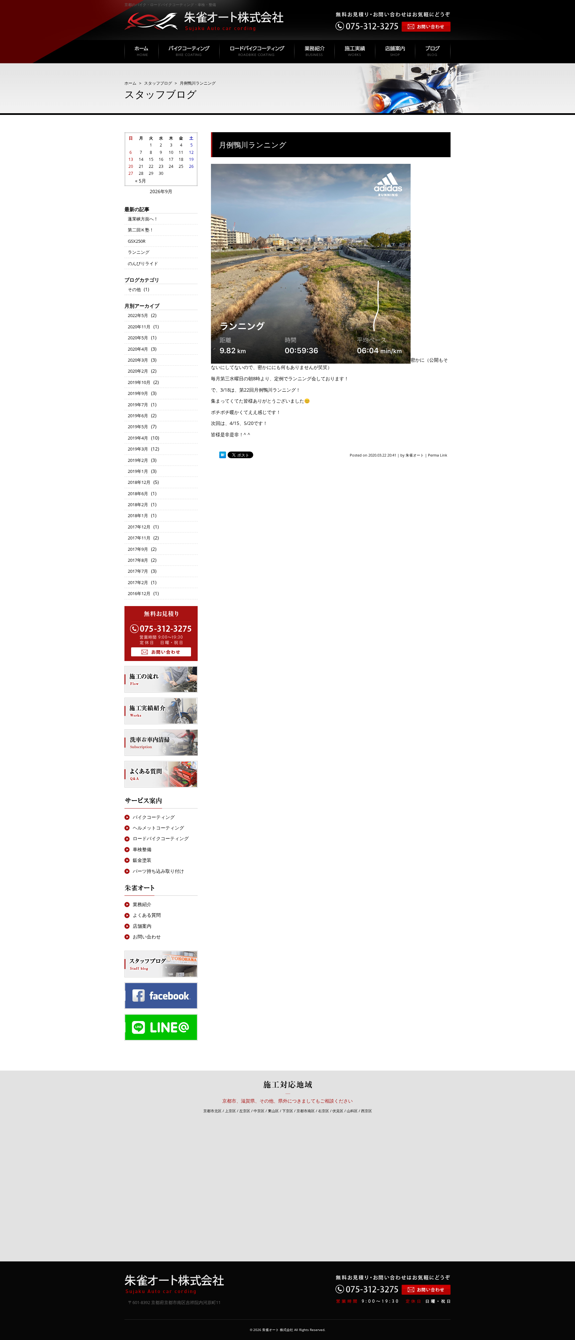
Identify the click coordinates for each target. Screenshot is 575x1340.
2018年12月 (139, 482)
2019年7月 (138, 405)
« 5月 (140, 180)
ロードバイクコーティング (161, 838)
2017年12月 (139, 527)
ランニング (138, 252)
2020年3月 (138, 360)
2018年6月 (138, 494)
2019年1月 (138, 471)
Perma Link (437, 455)
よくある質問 (147, 915)
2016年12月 (139, 593)
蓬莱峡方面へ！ (143, 219)
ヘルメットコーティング (158, 828)
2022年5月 (138, 315)
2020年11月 (139, 327)
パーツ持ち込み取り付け (158, 871)
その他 (134, 289)
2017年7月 (138, 571)
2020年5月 (138, 338)
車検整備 (142, 849)
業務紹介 (142, 904)
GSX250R (136, 241)
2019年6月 (138, 416)
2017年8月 (138, 560)
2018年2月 (138, 504)
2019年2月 (138, 460)
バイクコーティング (154, 817)
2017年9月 (138, 549)
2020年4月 (138, 349)
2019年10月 (139, 382)
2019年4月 (138, 438)
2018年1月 (138, 515)
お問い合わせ (147, 936)
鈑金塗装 (142, 860)
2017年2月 (138, 582)
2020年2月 (138, 371)
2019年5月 (138, 427)
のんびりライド (143, 263)
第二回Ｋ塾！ (141, 230)
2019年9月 (138, 393)
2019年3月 (138, 449)
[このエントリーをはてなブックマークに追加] (222, 455)
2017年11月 (139, 538)
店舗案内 (142, 926)
